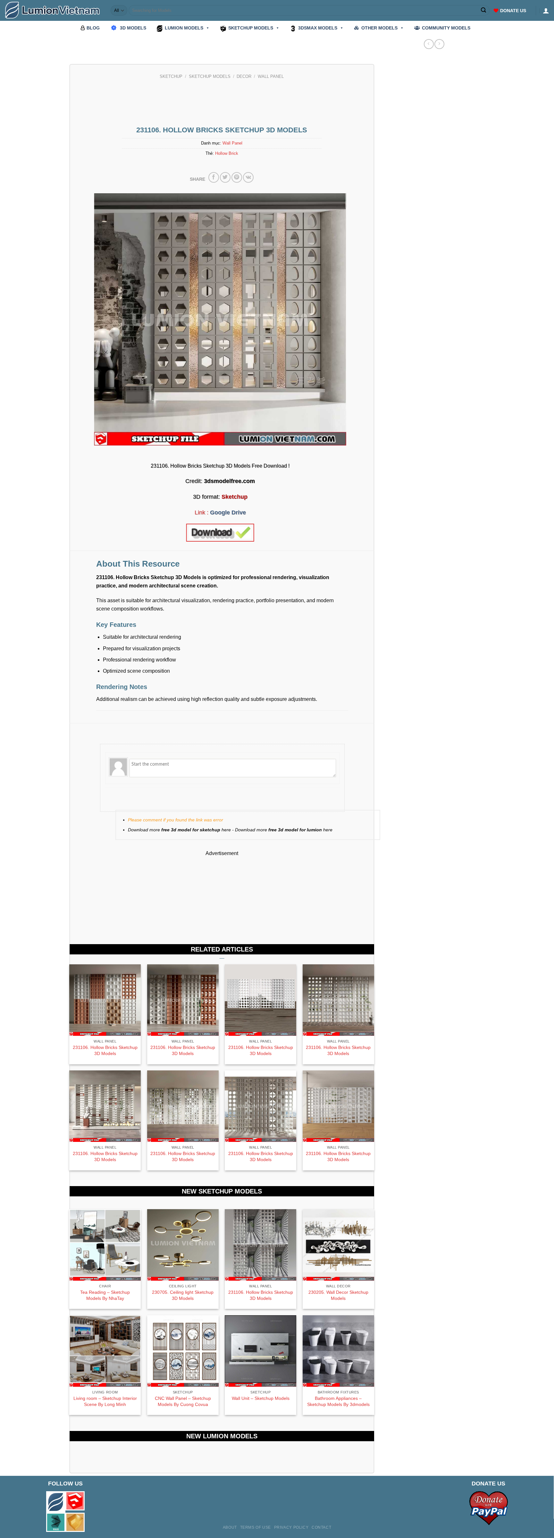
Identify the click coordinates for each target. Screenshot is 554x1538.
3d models (133, 27)
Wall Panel (271, 76)
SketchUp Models (210, 76)
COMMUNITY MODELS (446, 27)
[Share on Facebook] (213, 177)
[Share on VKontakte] (248, 177)
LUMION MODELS (184, 27)
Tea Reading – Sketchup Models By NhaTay (105, 1295)
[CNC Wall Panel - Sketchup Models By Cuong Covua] (183, 1351)
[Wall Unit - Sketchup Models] (260, 1351)
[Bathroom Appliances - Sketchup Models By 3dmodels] (338, 1351)
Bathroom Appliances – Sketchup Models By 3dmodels (338, 1401)
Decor (244, 76)
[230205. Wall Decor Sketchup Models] (338, 1245)
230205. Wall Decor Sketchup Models (338, 1295)
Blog (93, 27)
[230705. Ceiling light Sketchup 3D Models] (183, 1245)
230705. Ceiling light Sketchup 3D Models (183, 1295)
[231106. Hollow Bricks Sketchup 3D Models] (260, 1245)
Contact (321, 1527)
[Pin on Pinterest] (236, 177)
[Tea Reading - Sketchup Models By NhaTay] (105, 1245)
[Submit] (483, 10)
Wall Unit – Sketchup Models (261, 1398)
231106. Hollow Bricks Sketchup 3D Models (105, 1050)
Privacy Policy (291, 1527)
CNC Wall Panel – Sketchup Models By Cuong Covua (183, 1401)
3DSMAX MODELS (317, 27)
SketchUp (171, 76)
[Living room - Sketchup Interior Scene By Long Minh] (105, 1351)
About (230, 1527)
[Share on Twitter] (225, 177)
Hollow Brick (226, 153)
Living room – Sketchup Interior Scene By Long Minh (105, 1401)
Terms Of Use (255, 1527)
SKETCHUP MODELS (250, 27)
